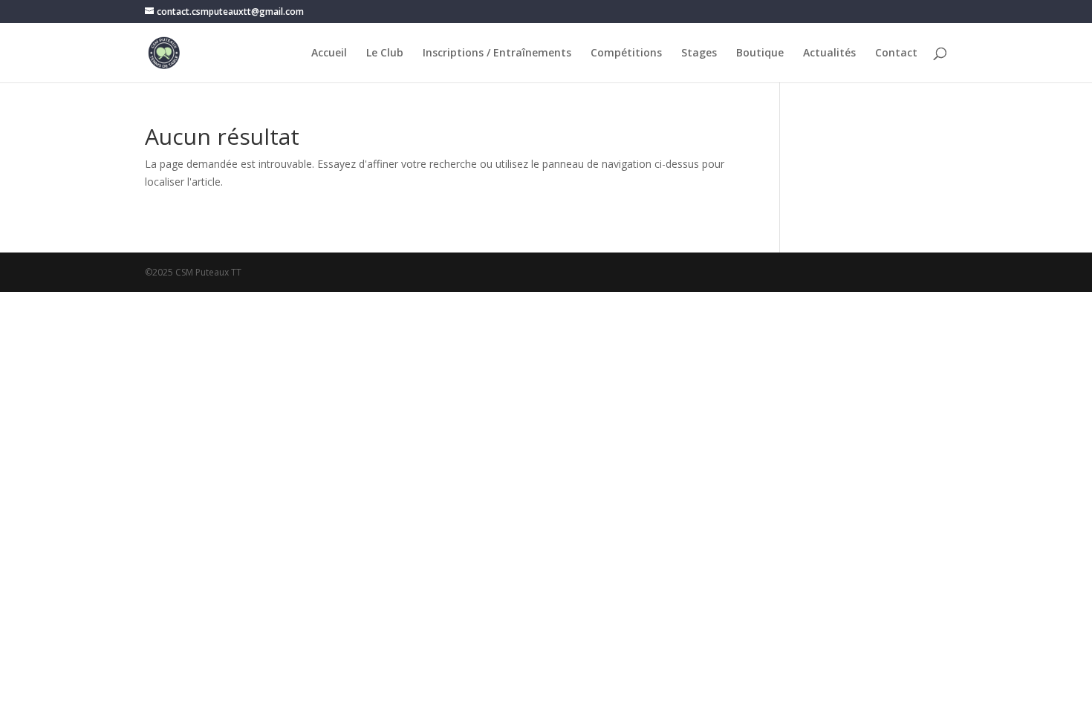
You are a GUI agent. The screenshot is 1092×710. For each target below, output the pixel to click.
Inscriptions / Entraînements (497, 53)
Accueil (329, 53)
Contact (896, 53)
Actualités (829, 53)
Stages (699, 53)
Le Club (384, 53)
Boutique (760, 53)
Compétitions (626, 53)
